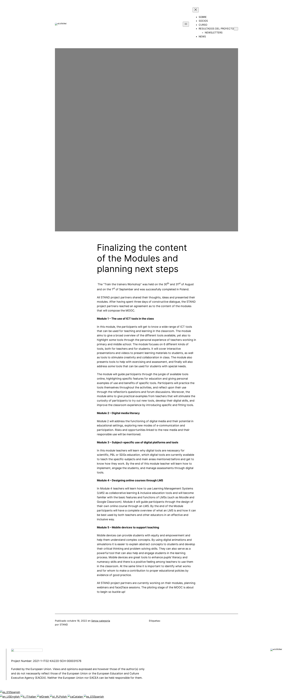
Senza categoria (100, 620)
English (15, 696)
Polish (63, 696)
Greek (46, 696)
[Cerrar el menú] (196, 9)
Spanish (15, 692)
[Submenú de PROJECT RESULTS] (236, 28)
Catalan (78, 696)
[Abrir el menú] (186, 24)
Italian (32, 696)
